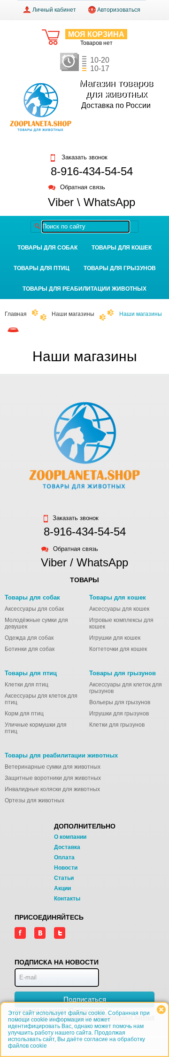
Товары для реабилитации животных (84, 289)
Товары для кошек (122, 247)
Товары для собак (47, 247)
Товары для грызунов (120, 268)
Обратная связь (82, 187)
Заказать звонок (84, 157)
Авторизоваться (118, 10)
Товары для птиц (41, 268)
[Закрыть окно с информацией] (161, 1009)
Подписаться (84, 999)
